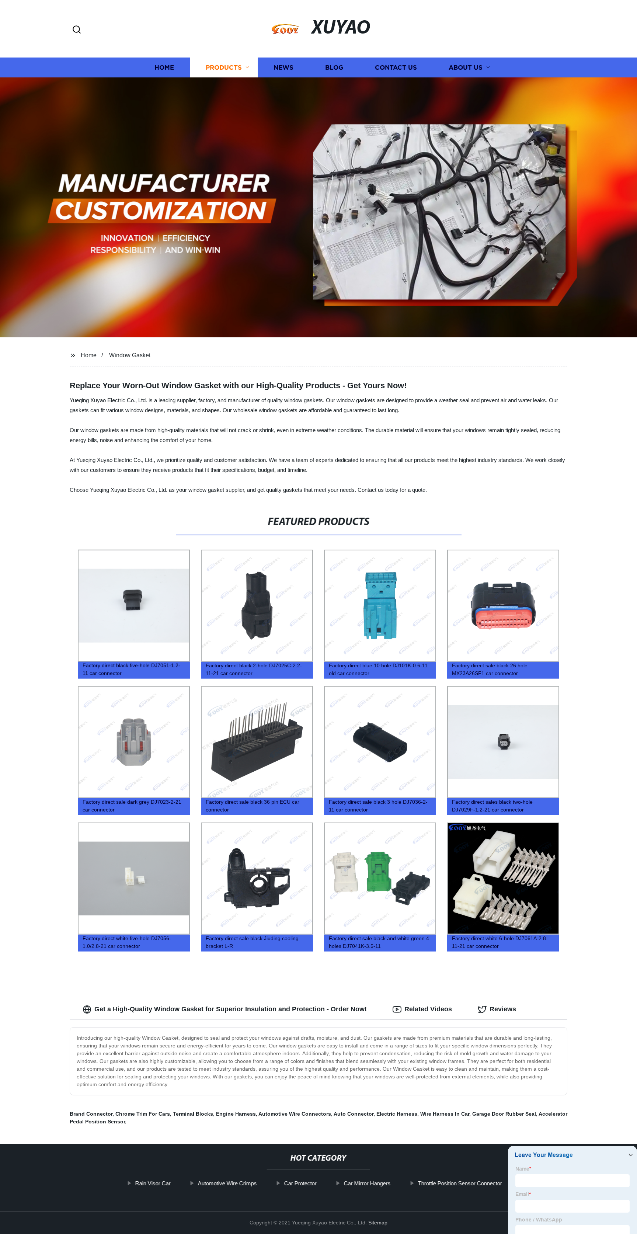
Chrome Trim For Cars (142, 1114)
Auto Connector (353, 1114)
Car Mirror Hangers (367, 1183)
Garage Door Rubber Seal (504, 1114)
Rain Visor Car (152, 1183)
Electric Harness (396, 1114)
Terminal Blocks (193, 1114)
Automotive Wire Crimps (227, 1183)
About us (466, 67)
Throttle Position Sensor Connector (460, 1183)
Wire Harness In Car (444, 1114)
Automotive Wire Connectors (294, 1114)
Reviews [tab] (503, 1009)
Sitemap (377, 1223)
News (283, 67)
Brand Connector (91, 1114)
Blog (334, 67)
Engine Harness (236, 1114)
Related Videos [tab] (428, 1009)
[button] (77, 30)
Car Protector (300, 1183)
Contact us (396, 67)
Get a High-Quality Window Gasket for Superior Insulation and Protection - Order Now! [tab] (230, 1009)
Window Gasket (129, 355)
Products (224, 67)
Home (164, 67)
